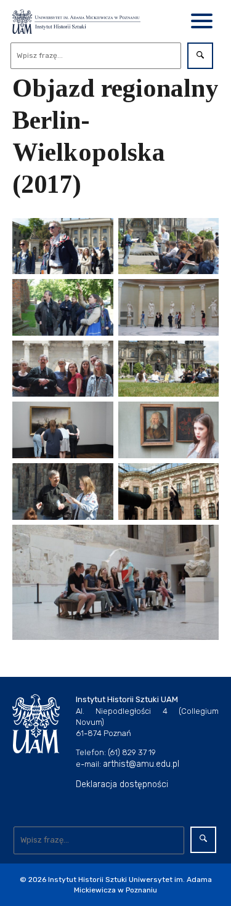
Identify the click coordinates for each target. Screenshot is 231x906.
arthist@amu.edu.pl (141, 764)
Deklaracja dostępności (122, 784)
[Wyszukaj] (200, 55)
